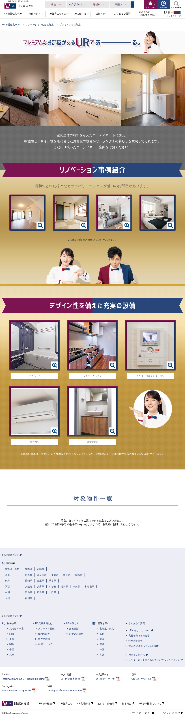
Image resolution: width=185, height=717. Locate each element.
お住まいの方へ (137, 655)
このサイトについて (171, 713)
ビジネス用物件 (106, 703)
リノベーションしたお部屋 (39, 24)
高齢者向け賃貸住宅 (139, 635)
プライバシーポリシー (142, 713)
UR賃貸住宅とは (44, 623)
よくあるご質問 (136, 623)
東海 (11, 639)
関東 (11, 633)
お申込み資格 (76, 633)
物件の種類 (44, 639)
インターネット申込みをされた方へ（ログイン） (154, 660)
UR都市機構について (150, 703)
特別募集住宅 (135, 640)
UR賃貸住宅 (66, 703)
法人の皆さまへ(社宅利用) (142, 646)
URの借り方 (72, 623)
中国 (11, 649)
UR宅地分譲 (84, 703)
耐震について (45, 644)
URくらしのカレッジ (139, 630)
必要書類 (74, 628)
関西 (11, 644)
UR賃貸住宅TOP (11, 24)
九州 (11, 654)
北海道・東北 (16, 628)
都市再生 (127, 703)
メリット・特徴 (46, 628)
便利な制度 (44, 633)
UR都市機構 (46, 703)
